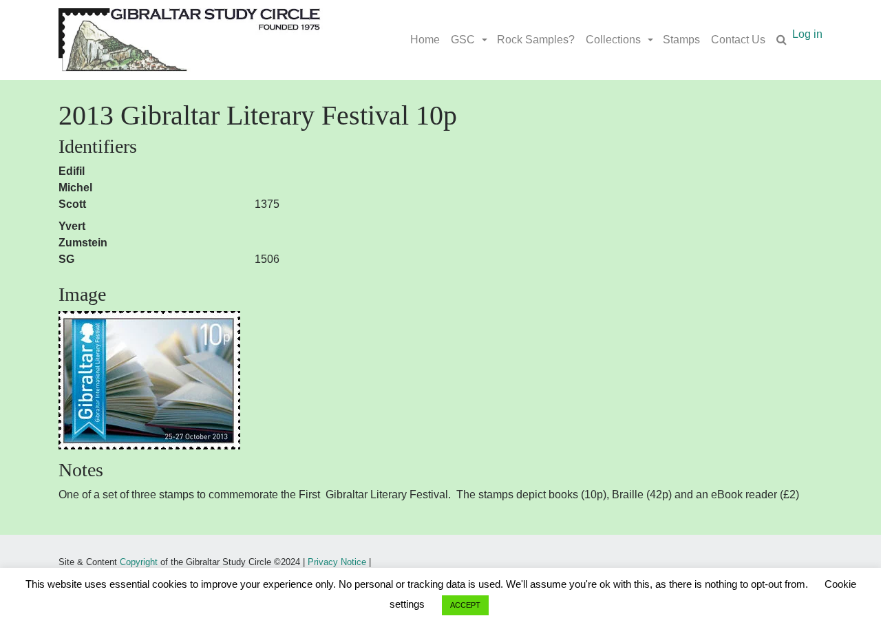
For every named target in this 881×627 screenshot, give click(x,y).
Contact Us (738, 39)
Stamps (681, 39)
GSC (463, 39)
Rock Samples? (536, 39)
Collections (613, 39)
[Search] (781, 40)
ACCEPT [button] (465, 605)
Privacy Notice (337, 562)
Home (425, 39)
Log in (807, 34)
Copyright (139, 562)
